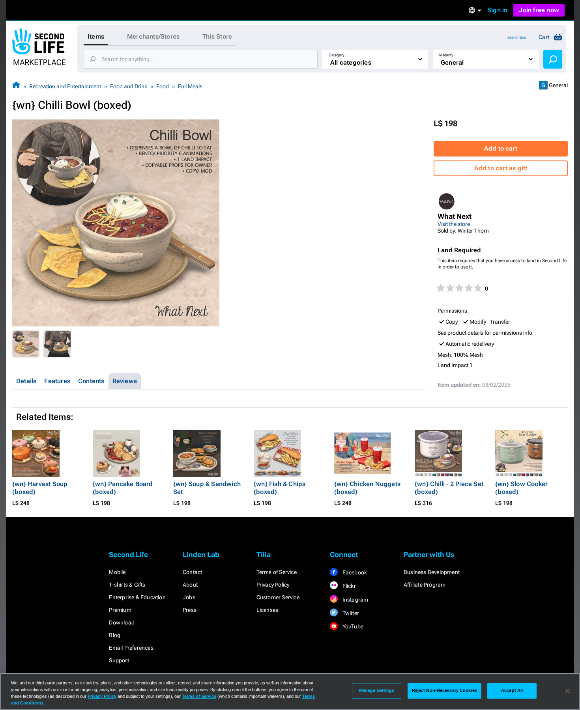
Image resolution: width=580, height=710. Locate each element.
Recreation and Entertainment (65, 86)
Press (189, 610)
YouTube (352, 626)
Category (336, 55)
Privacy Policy (273, 584)
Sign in (497, 10)
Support (119, 660)
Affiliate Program (424, 584)
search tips (516, 37)
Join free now (539, 10)
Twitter (350, 613)
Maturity (446, 55)
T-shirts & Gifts (127, 584)
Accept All (512, 690)
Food (162, 86)
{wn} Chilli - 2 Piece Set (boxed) (449, 488)
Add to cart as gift (501, 168)
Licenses (267, 610)
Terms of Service (276, 572)
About (190, 584)
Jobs (189, 597)
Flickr (348, 586)
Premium (120, 610)
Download (122, 622)
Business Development (432, 572)
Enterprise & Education (137, 597)
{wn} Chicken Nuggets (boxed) (367, 488)
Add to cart (500, 148)
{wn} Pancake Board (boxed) (123, 488)
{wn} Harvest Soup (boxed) (39, 488)
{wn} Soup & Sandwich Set (207, 488)
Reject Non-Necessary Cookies (444, 690)
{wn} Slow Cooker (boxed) (521, 488)
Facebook (354, 572)
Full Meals (190, 86)
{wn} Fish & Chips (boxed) (279, 488)
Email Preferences (131, 648)
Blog (114, 635)
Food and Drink (128, 86)
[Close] (567, 690)
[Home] (16, 86)
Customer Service (277, 597)
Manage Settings (377, 690)
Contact (192, 572)
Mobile (117, 572)
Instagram (354, 599)
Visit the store (454, 224)
